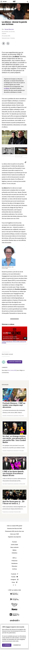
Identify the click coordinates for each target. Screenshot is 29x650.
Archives (14, 569)
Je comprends (6, 645)
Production (14, 560)
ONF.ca (14, 558)
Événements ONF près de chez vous (14, 531)
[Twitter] (8, 43)
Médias (14, 550)
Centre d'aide (14, 544)
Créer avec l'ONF (14, 534)
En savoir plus (17, 645)
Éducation (14, 566)
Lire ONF (5, 1)
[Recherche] (28, 1)
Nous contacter (14, 547)
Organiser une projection (14, 537)
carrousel (11, 354)
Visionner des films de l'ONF (14, 528)
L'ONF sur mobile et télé (14, 590)
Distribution (14, 563)
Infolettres (14, 553)
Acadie (6, 354)
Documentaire (5, 31)
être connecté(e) (12, 370)
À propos (14, 541)
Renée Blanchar (9, 29)
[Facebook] (3, 43)
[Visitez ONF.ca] (16, 1)
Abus (3, 354)
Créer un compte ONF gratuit (14, 525)
